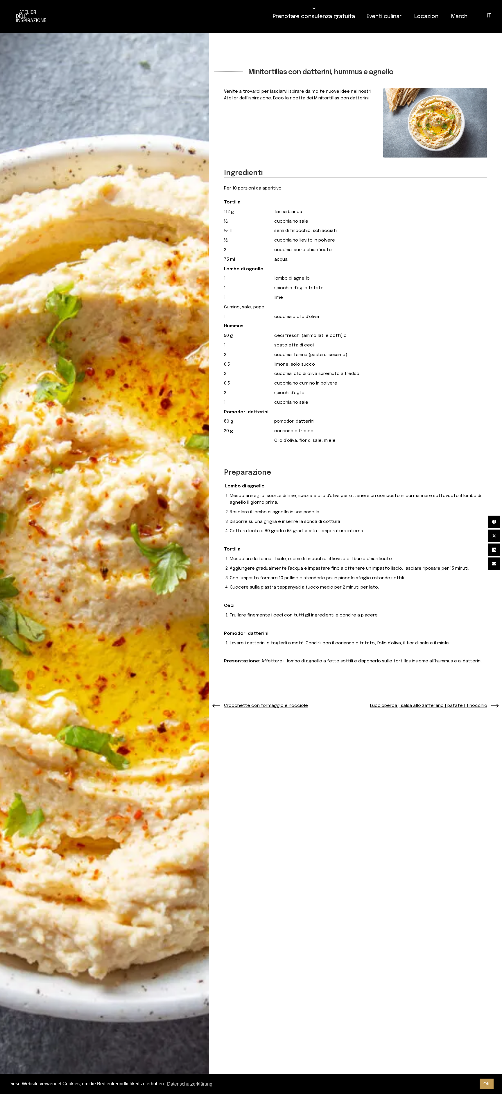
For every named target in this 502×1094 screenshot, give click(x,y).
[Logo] (31, 16)
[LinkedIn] (494, 550)
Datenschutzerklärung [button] (189, 1084)
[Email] (494, 563)
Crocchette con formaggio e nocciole (266, 705)
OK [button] (486, 1083)
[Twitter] (494, 536)
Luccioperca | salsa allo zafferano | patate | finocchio (428, 705)
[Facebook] (494, 522)
